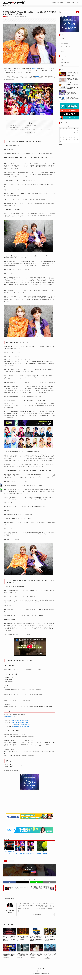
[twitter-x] (21, 911)
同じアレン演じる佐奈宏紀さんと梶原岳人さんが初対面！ (23, 125)
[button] (9, 882)
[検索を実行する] (77, 12)
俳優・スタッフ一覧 (65, 62)
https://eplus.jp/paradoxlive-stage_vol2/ (20, 726)
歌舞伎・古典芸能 (64, 43)
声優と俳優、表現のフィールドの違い (19, 127)
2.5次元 (62, 38)
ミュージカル (63, 49)
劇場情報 (62, 65)
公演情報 (62, 59)
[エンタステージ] (14, 2)
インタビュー (11, 16)
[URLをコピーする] (49, 882)
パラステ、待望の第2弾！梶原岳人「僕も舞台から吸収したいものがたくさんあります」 (30, 129)
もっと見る (29, 132)
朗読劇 (62, 51)
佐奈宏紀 (37, 76)
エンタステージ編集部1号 (9, 911)
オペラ (62, 41)
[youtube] (43, 968)
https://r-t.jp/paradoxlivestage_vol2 (20, 722)
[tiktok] (41, 968)
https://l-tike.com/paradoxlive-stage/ (22, 724)
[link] (19, 911)
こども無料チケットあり (10, 716)
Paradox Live (35, 68)
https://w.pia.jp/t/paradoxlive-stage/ (20, 720)
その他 (6, 16)
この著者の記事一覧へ (36, 914)
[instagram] (40, 968)
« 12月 (60, 144)
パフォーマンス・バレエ (66, 46)
